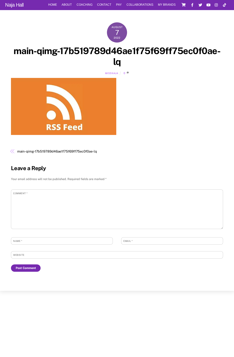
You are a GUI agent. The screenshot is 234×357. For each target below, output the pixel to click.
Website (18, 255)
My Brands (167, 4)
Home (52, 4)
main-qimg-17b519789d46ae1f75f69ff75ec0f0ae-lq (117, 56)
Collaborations (140, 4)
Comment (20, 193)
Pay (119, 4)
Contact (104, 4)
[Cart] (183, 4)
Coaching (85, 4)
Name (17, 241)
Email (128, 241)
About (67, 4)
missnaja (111, 73)
